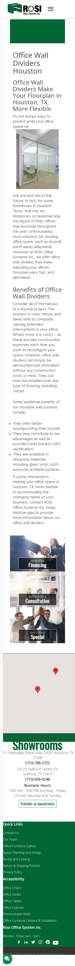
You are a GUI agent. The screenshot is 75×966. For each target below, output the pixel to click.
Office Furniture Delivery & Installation (30, 920)
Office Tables (12, 901)
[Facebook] (19, 943)
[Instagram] (40, 943)
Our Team (10, 839)
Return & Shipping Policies (21, 865)
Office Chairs (12, 888)
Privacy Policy (12, 872)
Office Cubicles (13, 907)
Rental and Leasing (16, 859)
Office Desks (12, 894)
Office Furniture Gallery (19, 846)
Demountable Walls (17, 914)
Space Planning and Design (22, 852)
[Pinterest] (48, 943)
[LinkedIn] (26, 943)
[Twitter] (33, 943)
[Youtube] (55, 943)
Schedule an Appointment (37, 803)
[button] (55, 671)
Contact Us (11, 833)
